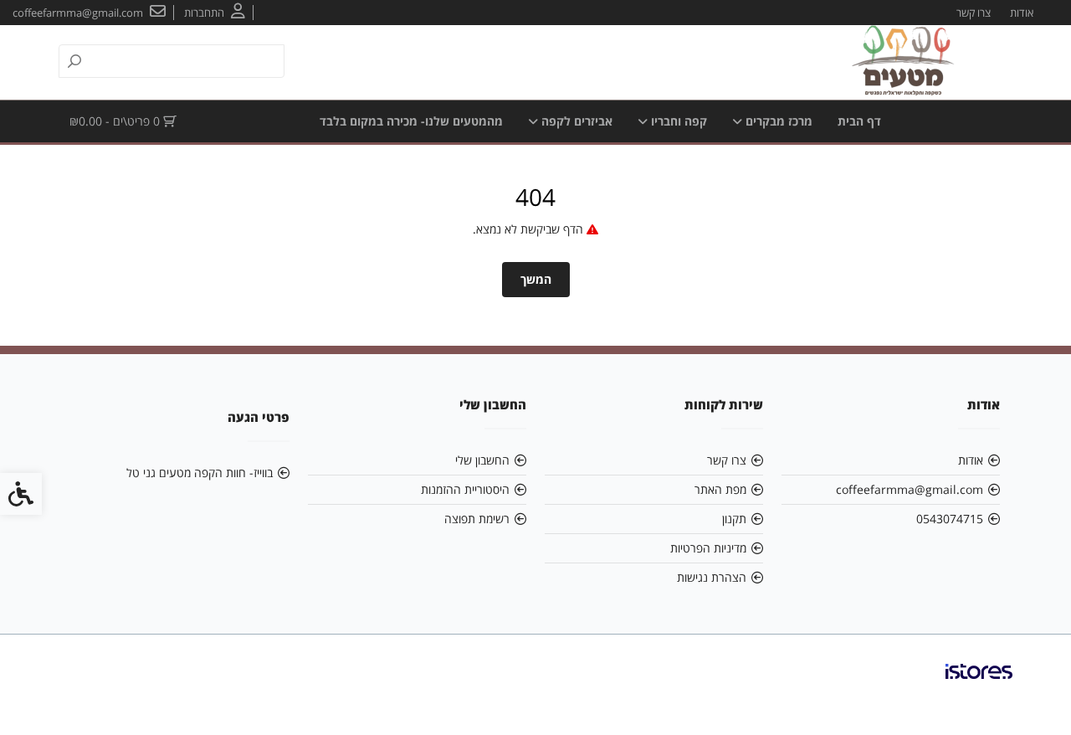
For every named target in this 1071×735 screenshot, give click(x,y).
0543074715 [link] (949, 519)
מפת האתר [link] (720, 489)
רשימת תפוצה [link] (477, 519)
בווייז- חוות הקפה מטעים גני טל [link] (199, 473)
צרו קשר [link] (973, 12)
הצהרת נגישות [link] (711, 577)
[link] (214, 12)
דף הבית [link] (859, 121)
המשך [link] (535, 279)
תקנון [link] (734, 519)
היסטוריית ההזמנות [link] (465, 489)
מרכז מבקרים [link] (777, 121)
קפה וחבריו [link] (677, 121)
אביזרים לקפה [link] (575, 121)
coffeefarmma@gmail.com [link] (909, 489)
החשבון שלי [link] (482, 460)
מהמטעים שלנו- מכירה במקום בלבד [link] (411, 121)
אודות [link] (1021, 12)
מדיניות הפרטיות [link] (708, 548)
